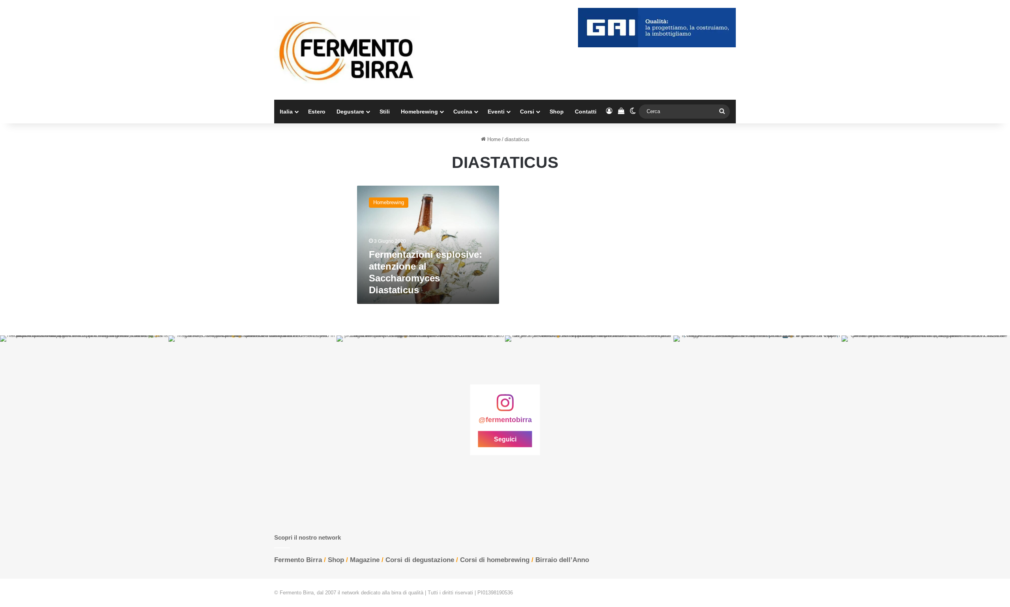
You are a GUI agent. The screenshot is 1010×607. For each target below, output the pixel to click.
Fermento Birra (298, 560)
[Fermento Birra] (347, 50)
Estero (316, 111)
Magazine (365, 560)
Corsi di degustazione (419, 560)
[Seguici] (505, 407)
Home (493, 139)
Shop (557, 111)
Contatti (586, 111)
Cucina (462, 111)
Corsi (527, 111)
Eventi (496, 111)
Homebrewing (419, 111)
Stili (385, 111)
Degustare (350, 111)
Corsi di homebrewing (494, 560)
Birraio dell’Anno (562, 560)
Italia (286, 111)
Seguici (505, 439)
